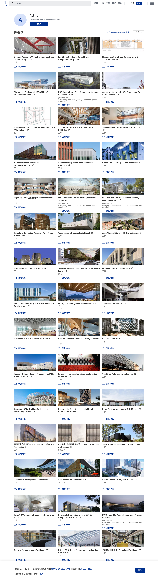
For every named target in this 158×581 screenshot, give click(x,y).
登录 (133, 3)
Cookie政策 (86, 569)
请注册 (42, 574)
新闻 (114, 3)
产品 (108, 3)
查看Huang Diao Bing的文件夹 (119, 32)
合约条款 (55, 569)
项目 (96, 3)
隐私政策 (65, 569)
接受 (140, 570)
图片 (120, 3)
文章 (102, 3)
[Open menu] (152, 3)
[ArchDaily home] (5, 3)
